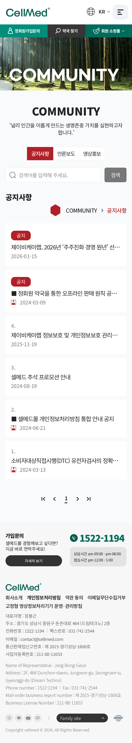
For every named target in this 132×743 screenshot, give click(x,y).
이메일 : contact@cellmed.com (34, 639)
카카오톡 (19, 718)
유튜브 (28, 718)
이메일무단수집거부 (106, 597)
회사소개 (14, 597)
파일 (13, 302)
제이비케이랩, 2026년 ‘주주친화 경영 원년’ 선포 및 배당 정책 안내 (66, 247)
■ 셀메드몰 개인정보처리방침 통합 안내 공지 (62, 419)
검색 (115, 175)
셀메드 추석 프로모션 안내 (40, 377)
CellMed (28, 12)
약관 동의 (74, 597)
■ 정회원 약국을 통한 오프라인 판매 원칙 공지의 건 (66, 293)
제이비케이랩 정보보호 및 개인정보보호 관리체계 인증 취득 (66, 335)
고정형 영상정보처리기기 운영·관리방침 (44, 606)
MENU (120, 12)
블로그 (37, 718)
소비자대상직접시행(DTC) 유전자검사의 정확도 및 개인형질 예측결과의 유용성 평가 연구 (66, 460)
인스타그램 (9, 718)
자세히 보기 (33, 560)
